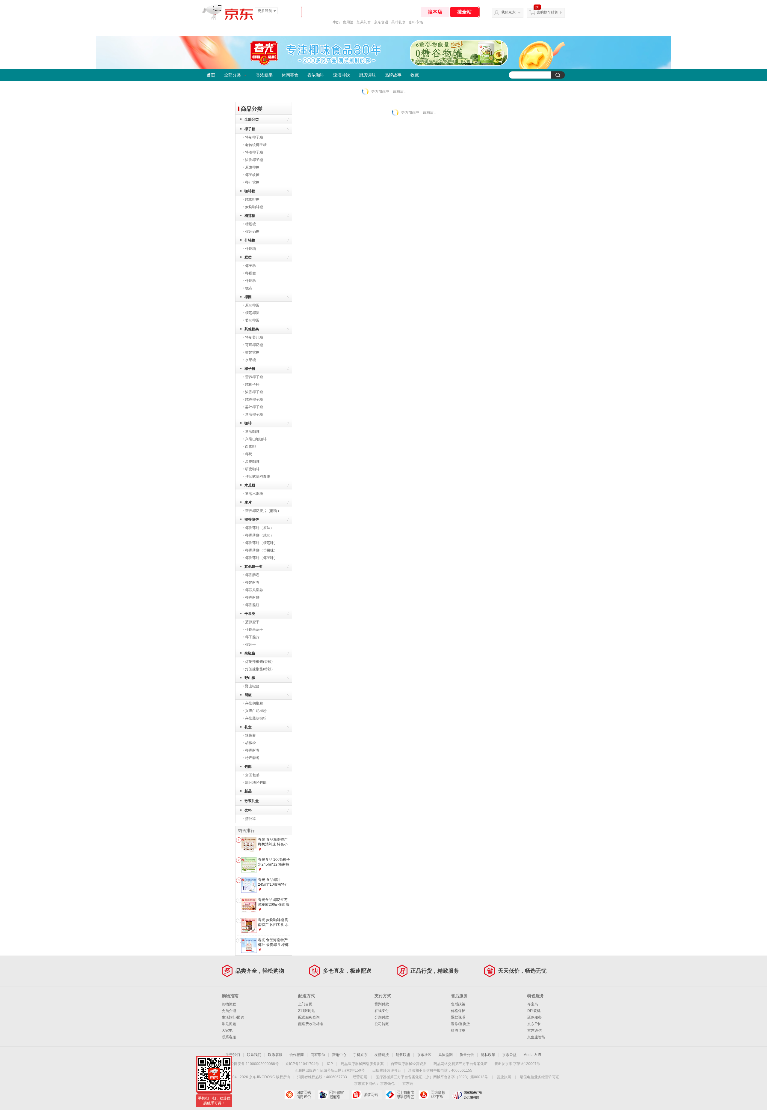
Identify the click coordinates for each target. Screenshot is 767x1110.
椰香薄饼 (251, 519)
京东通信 (534, 1030)
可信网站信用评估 (299, 1095)
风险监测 (445, 1055)
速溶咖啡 (252, 431)
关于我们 (233, 1055)
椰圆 (248, 297)
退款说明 (458, 1017)
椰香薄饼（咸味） (259, 535)
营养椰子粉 (254, 377)
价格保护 (458, 1011)
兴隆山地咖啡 (256, 439)
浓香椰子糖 (254, 160)
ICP (330, 1064)
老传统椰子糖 (256, 145)
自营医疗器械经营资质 (409, 1064)
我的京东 (508, 12)
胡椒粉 (250, 743)
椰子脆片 (252, 637)
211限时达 (306, 1011)
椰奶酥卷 (252, 582)
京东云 (407, 1084)
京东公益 (509, 1055)
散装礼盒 (251, 801)
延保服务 (534, 1017)
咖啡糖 (249, 191)
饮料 (248, 810)
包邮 (248, 766)
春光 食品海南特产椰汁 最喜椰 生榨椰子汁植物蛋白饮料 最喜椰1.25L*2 (273, 947)
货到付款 (382, 1004)
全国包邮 (252, 775)
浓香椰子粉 (254, 392)
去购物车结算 (547, 12)
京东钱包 (387, 1084)
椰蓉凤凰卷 (254, 590)
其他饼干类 (253, 566)
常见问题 (229, 1024)
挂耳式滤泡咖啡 (257, 476)
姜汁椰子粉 (254, 407)
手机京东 (360, 1055)
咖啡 (248, 423)
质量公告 (467, 1055)
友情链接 (382, 1055)
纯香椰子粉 (254, 399)
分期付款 (382, 1017)
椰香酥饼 (252, 597)
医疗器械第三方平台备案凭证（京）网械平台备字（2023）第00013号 (432, 1077)
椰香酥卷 (252, 575)
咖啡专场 (416, 22)
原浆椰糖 (252, 167)
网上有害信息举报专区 (400, 1095)
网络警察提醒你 (333, 1095)
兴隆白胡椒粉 (256, 711)
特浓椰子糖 (254, 152)
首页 (211, 75)
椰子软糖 (252, 175)
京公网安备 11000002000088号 (253, 1064)
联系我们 (254, 1055)
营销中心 (339, 1055)
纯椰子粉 (252, 384)
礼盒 (248, 727)
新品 (248, 791)
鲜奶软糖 (252, 352)
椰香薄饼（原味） (259, 528)
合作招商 (296, 1055)
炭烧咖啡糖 (254, 207)
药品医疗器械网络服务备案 (362, 1064)
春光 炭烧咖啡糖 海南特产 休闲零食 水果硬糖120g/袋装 (273, 924)
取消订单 (458, 1030)
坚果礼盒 (364, 22)
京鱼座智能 (536, 1037)
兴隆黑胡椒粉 (256, 718)
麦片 (248, 502)
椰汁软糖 (252, 182)
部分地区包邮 (256, 782)
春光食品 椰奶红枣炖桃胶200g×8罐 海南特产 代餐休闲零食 (273, 907)
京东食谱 (381, 22)
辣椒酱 (249, 653)
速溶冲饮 (341, 75)
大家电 (227, 1030)
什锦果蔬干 (254, 629)
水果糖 (250, 360)
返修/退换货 (460, 1024)
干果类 (249, 614)
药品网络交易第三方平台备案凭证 (460, 1064)
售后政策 (458, 1004)
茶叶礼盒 (398, 22)
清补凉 (250, 819)
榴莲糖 (249, 216)
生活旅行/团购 (233, 1017)
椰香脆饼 (252, 605)
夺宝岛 (532, 1004)
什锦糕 (250, 281)
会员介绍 (229, 1011)
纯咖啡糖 (252, 199)
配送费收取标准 (310, 1024)
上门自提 (305, 1004)
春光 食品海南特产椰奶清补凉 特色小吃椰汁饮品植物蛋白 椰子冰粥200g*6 (274, 846)
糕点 (248, 288)
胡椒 (248, 695)
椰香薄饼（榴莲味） (261, 543)
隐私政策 (488, 1055)
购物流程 (229, 1004)
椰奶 (248, 454)
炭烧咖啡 (252, 461)
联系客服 (229, 1037)
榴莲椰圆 (252, 313)
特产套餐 (252, 758)
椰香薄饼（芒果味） (261, 550)
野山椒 (249, 678)
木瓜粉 (249, 485)
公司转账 (382, 1024)
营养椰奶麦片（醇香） (263, 511)
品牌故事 (393, 75)
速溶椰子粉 (254, 414)
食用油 (348, 22)
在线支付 (382, 1011)
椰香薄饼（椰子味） (261, 558)
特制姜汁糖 (254, 337)
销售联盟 (403, 1055)
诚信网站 (366, 1095)
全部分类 (232, 75)
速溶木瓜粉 (254, 494)
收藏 (414, 75)
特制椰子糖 (254, 137)
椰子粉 (249, 369)
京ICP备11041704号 (302, 1064)
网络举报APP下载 (434, 1095)
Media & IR (532, 1055)
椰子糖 (249, 129)
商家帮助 (318, 1055)
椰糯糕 (250, 273)
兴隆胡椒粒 (254, 703)
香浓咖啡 (315, 75)
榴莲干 (250, 644)
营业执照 (504, 1077)
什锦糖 (249, 240)
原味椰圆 (252, 305)
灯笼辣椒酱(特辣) (259, 669)
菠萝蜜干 (252, 622)
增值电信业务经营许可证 (539, 1077)
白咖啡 (250, 446)
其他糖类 (251, 329)
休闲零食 (290, 75)
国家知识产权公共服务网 (467, 1095)
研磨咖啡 (252, 469)
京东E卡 (533, 1024)
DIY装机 (533, 1011)
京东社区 (424, 1055)
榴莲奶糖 (252, 231)
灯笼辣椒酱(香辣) (259, 662)
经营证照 (360, 1077)
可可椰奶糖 (254, 345)
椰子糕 (250, 266)
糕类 (248, 257)
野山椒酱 (252, 686)
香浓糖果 (264, 75)
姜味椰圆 (252, 320)
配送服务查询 (309, 1017)
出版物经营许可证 (386, 1070)
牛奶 (336, 22)
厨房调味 (367, 75)
